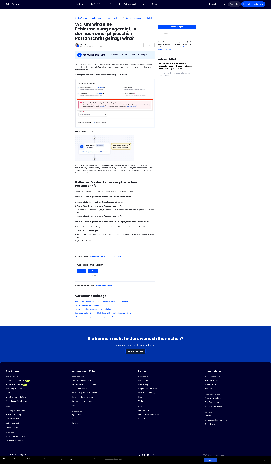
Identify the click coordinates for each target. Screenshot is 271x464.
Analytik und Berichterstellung (19, 401)
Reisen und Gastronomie (82, 397)
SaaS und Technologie (81, 380)
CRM (8, 392)
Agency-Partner (211, 380)
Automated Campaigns (113, 256)
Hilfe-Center (143, 410)
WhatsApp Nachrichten (15, 410)
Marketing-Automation (15, 388)
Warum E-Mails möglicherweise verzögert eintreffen (95, 317)
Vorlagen (142, 401)
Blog (140, 397)
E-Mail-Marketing (13, 414)
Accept (210, 460)
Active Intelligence (14, 384)
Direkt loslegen (177, 27)
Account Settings (96, 256)
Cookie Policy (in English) (113, 459)
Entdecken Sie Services (148, 419)
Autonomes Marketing (15, 380)
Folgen (149, 45)
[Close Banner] (264, 460)
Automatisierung (115, 18)
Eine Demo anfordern (214, 402)
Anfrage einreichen (135, 351)
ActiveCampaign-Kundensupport (89, 18)
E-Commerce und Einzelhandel (85, 384)
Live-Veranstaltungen (147, 392)
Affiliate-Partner (212, 384)
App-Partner (210, 388)
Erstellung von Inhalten (16, 397)
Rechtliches (210, 424)
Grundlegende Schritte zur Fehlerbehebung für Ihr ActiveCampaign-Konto (103, 313)
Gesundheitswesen (80, 388)
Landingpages (12, 427)
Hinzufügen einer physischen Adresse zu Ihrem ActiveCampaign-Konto (102, 301)
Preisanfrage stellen (213, 398)
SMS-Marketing (12, 418)
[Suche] (224, 4)
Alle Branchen (78, 405)
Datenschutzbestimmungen (216, 420)
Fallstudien (143, 380)
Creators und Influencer (82, 401)
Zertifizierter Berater (14, 440)
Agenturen (76, 414)
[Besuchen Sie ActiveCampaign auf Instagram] (153, 455)
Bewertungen (144, 384)
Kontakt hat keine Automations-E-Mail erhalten (93, 309)
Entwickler (76, 423)
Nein (93, 271)
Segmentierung (12, 423)
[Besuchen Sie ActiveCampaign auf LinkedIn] (148, 455)
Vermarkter (77, 419)
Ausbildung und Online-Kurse (84, 392)
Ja (81, 271)
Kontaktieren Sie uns (104, 285)
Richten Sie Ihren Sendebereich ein (88, 305)
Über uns (208, 415)
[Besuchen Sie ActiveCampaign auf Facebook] (143, 455)
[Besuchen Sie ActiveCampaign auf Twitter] (138, 455)
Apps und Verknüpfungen (16, 436)
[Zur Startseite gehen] (14, 4)
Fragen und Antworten (147, 388)
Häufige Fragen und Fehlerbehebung (140, 18)
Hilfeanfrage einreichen (148, 414)
